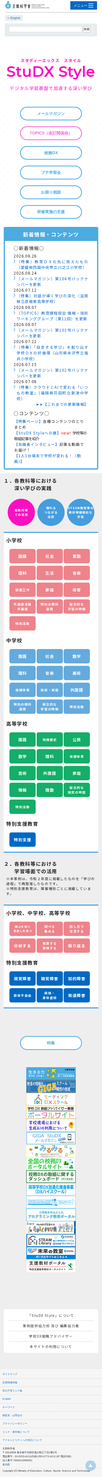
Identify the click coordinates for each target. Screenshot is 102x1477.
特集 (51, 1043)
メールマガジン (51, 113)
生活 (49, 573)
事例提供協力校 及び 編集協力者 (51, 1325)
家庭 (49, 590)
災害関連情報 (9, 1382)
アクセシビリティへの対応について (22, 1440)
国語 (22, 556)
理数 (49, 790)
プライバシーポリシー (14, 1423)
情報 (22, 790)
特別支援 (22, 840)
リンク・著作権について (16, 1432)
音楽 (77, 573)
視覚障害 (22, 978)
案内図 (6, 1464)
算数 (77, 556)
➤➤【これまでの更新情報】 (62, 404)
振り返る (76, 946)
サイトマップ (9, 1374)
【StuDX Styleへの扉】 (37, 432)
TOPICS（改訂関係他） (51, 133)
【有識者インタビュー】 (36, 444)
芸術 (22, 773)
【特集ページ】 (28, 421)
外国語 (76, 690)
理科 (22, 573)
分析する (22, 946)
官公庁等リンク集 (12, 1390)
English (15, 18)
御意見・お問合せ (12, 1415)
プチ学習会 (51, 172)
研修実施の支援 (51, 212)
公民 (77, 739)
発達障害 (76, 995)
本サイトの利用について (51, 1346)
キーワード (8, 1407)
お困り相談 (51, 192)
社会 (49, 556)
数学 (77, 656)
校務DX (51, 153)
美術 (77, 673)
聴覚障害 (49, 978)
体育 (77, 590)
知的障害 (76, 978)
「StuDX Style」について (51, 1315)
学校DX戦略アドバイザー (51, 1336)
